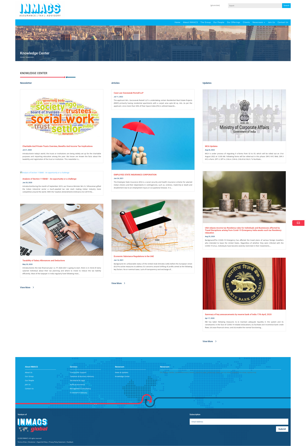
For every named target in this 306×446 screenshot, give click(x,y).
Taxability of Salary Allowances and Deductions (43, 260)
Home (177, 22)
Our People (218, 22)
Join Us (271, 22)
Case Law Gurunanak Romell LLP (128, 93)
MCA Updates (211, 146)
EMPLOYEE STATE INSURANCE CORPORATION (135, 174)
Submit (282, 429)
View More (25, 287)
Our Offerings (233, 22)
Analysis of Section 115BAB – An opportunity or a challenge (49, 179)
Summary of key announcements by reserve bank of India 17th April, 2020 (238, 314)
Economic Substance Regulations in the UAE (134, 256)
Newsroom (258, 22)
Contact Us (283, 22)
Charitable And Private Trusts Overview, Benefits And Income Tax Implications (57, 146)
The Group (205, 22)
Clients (246, 22)
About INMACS (190, 22)
